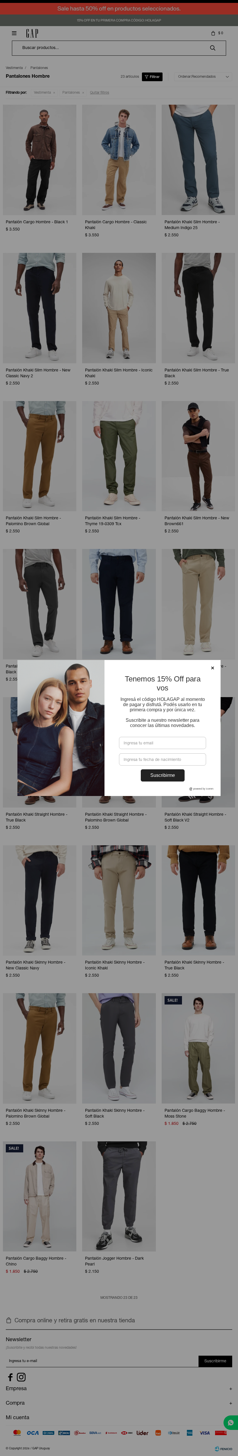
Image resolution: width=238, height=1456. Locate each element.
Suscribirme (162, 775)
